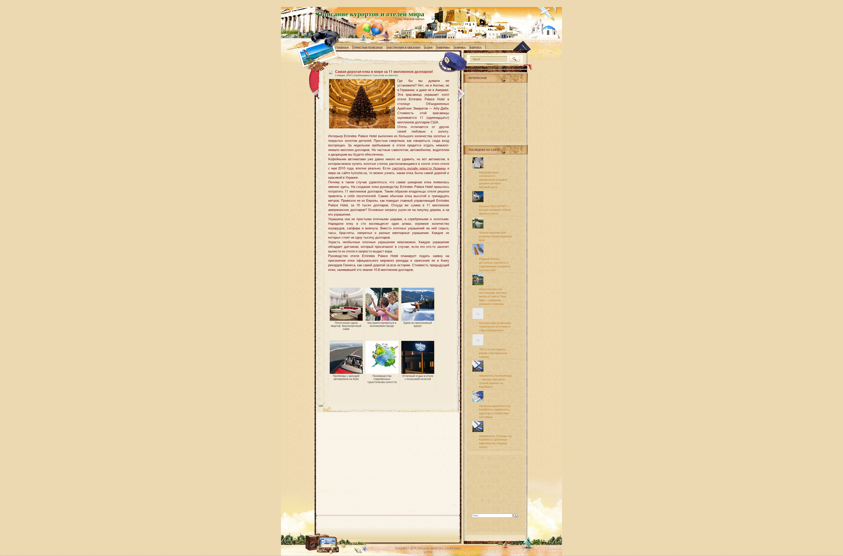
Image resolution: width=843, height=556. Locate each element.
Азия (428, 48)
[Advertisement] (379, 279)
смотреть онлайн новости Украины (419, 168)
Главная (342, 48)
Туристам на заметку (385, 75)
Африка (460, 48)
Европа (476, 48)
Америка (443, 48)
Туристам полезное (368, 48)
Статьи (428, 551)
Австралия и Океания (403, 48)
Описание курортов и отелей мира (370, 14)
